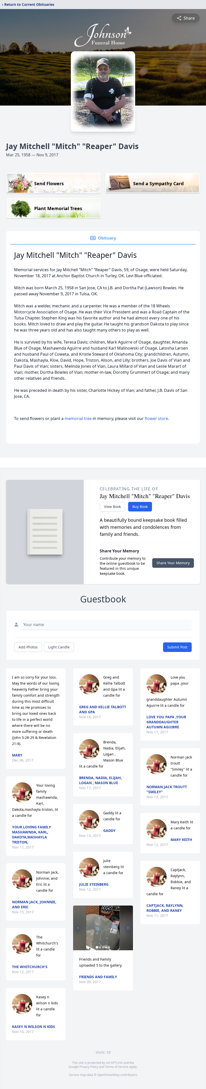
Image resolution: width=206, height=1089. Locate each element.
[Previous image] (78, 928)
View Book (112, 506)
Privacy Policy (88, 1067)
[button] (103, 928)
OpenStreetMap (108, 1075)
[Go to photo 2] (100, 947)
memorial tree (78, 418)
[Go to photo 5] (109, 947)
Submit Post (177, 647)
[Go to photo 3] (103, 947)
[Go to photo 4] (106, 947)
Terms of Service (116, 1067)
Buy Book (140, 506)
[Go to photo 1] (97, 947)
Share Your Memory (173, 562)
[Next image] (128, 928)
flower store (156, 418)
